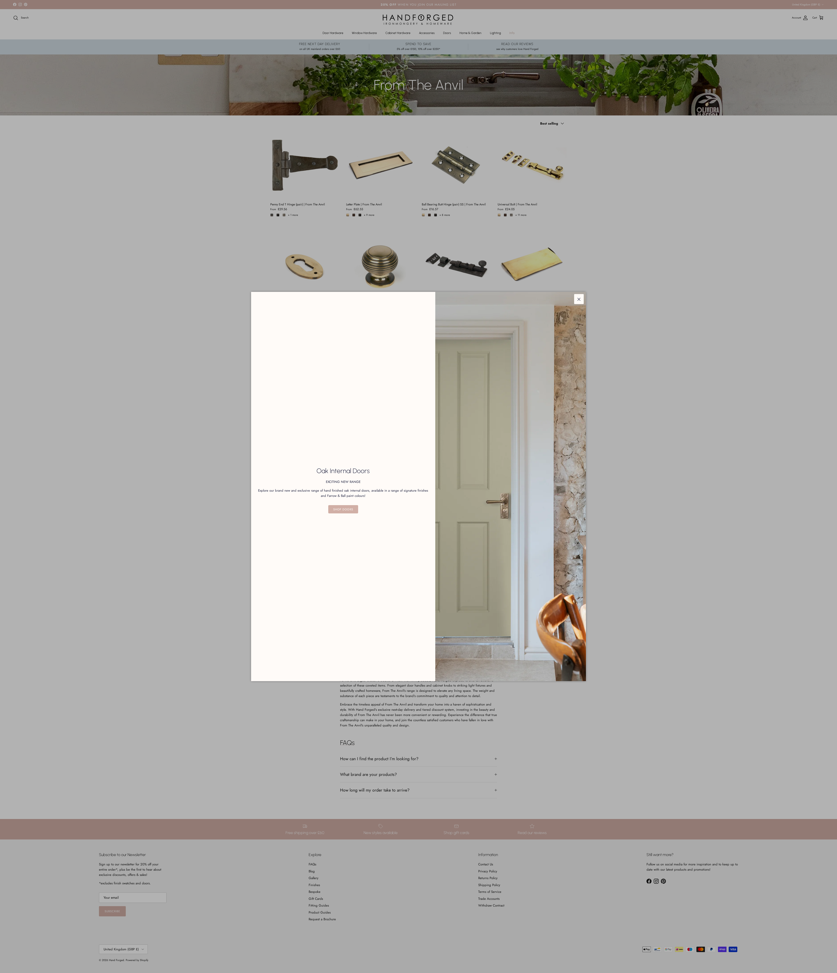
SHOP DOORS (343, 509)
